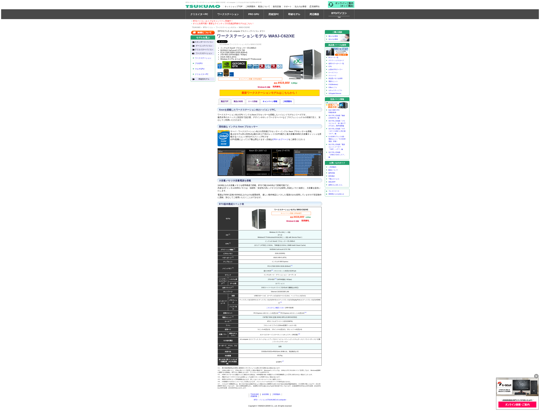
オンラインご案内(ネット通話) (344, 4)
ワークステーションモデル (226, 27)
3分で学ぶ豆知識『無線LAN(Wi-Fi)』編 (336, 117)
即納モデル (294, 14)
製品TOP (224, 101)
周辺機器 (314, 14)
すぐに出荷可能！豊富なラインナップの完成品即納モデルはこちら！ (223, 23)
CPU (330, 66)
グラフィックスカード (336, 60)
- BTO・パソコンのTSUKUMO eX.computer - (270, 400)
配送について (264, 6)
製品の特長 (238, 101)
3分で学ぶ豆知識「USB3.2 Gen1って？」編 (337, 154)
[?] (229, 234)
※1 (291, 265)
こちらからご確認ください (275, 307)
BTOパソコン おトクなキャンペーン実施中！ (213, 21)
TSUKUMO (196, 27)
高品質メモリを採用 (335, 78)
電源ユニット (333, 81)
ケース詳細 (252, 101)
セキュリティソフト (335, 90)
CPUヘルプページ (280, 139)
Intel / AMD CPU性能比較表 (333, 111)
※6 (299, 334)
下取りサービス (333, 179)
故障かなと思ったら (335, 185)
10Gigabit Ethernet (334, 93)
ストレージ (332, 75)
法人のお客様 (300, 6)
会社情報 (265, 394)
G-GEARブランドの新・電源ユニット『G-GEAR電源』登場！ (337, 139)
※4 (305, 312)
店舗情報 (253, 396)
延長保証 (331, 176)
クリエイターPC (199, 14)
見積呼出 (316, 6)
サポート (288, 6)
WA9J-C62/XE (244, 27)
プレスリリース (333, 191)
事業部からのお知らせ (336, 194)
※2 (275, 279)
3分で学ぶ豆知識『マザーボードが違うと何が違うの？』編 (337, 131)
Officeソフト (332, 87)
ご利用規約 (276, 394)
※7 (283, 361)
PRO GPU (253, 14)
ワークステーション (228, 14)
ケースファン (333, 72)
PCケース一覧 (333, 57)
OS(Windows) (333, 84)
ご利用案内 (250, 6)
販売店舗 (277, 6)
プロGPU (198, 63)
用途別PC (273, 14)
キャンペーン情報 (270, 101)
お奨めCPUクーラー (335, 69)
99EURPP (331, 182)
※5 (279, 312)
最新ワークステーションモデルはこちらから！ (270, 92)
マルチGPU (199, 69)
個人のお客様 (333, 36)
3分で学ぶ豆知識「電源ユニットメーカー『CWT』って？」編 (336, 147)
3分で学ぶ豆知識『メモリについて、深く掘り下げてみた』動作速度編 (337, 123)
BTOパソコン (208, 27)
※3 (281, 302)
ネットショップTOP (233, 6)
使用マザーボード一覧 (336, 63)
